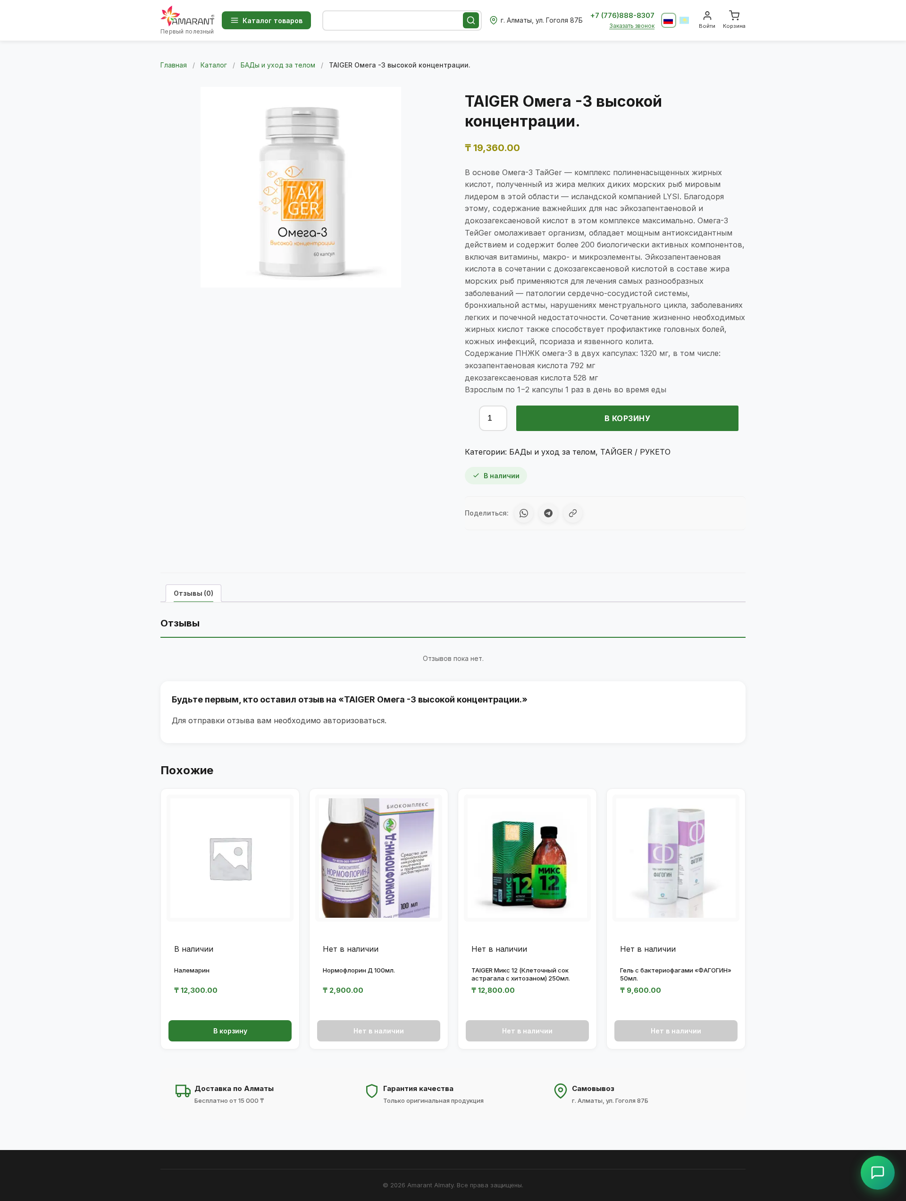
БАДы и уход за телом (278, 65)
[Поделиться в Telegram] (548, 513)
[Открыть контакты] (878, 1173)
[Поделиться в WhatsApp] (523, 513)
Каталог (214, 65)
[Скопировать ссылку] (572, 513)
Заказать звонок (631, 25)
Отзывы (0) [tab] (193, 593)
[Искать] (471, 20)
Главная (173, 65)
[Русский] (668, 20)
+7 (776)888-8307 (622, 15)
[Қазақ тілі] (684, 20)
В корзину (627, 418)
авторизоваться (354, 720)
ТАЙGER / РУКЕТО (635, 452)
